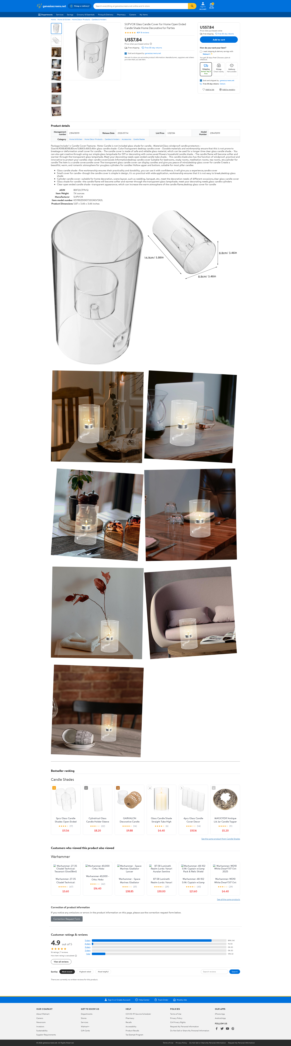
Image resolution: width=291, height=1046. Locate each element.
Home (53, 19)
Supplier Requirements (46, 1034)
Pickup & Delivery (105, 14)
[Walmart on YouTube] (227, 1029)
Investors (40, 1026)
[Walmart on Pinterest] (233, 1029)
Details (222, 84)
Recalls (129, 1022)
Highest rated (85, 971)
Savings (70, 14)
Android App (220, 1018)
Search (235, 971)
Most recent (67, 971)
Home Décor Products (81, 19)
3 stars (87, 947)
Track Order (163, 999)
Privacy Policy (176, 1018)
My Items (144, 14)
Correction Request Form (66, 918)
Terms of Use (175, 1014)
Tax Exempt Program (134, 1034)
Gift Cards (85, 1030)
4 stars (87, 944)
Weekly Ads (182, 999)
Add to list (210, 89)
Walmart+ (85, 1026)
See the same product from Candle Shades (220, 838)
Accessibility (131, 1026)
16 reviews (144, 32)
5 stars (87, 940)
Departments (47, 14)
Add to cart (219, 39)
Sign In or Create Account (119, 999)
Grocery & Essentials (85, 14)
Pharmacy (121, 14)
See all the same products (228, 899)
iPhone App (220, 1014)
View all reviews (61, 961)
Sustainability (42, 1030)
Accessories (126, 139)
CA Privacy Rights (178, 1022)
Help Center (144, 999)
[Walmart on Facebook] (216, 1029)
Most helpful (103, 971)
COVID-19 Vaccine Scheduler (138, 1014)
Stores (83, 1018)
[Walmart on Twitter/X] (222, 1029)
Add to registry (228, 89)
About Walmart (42, 1014)
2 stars (87, 950)
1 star (88, 954)
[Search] (192, 6)
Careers (132, 14)
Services (59, 14)
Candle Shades (139, 139)
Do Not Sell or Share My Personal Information (189, 1030)
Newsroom (41, 1022)
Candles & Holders (99, 19)
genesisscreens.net (153, 53)
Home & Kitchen (63, 19)
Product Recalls (132, 1030)
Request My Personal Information (184, 1026)
